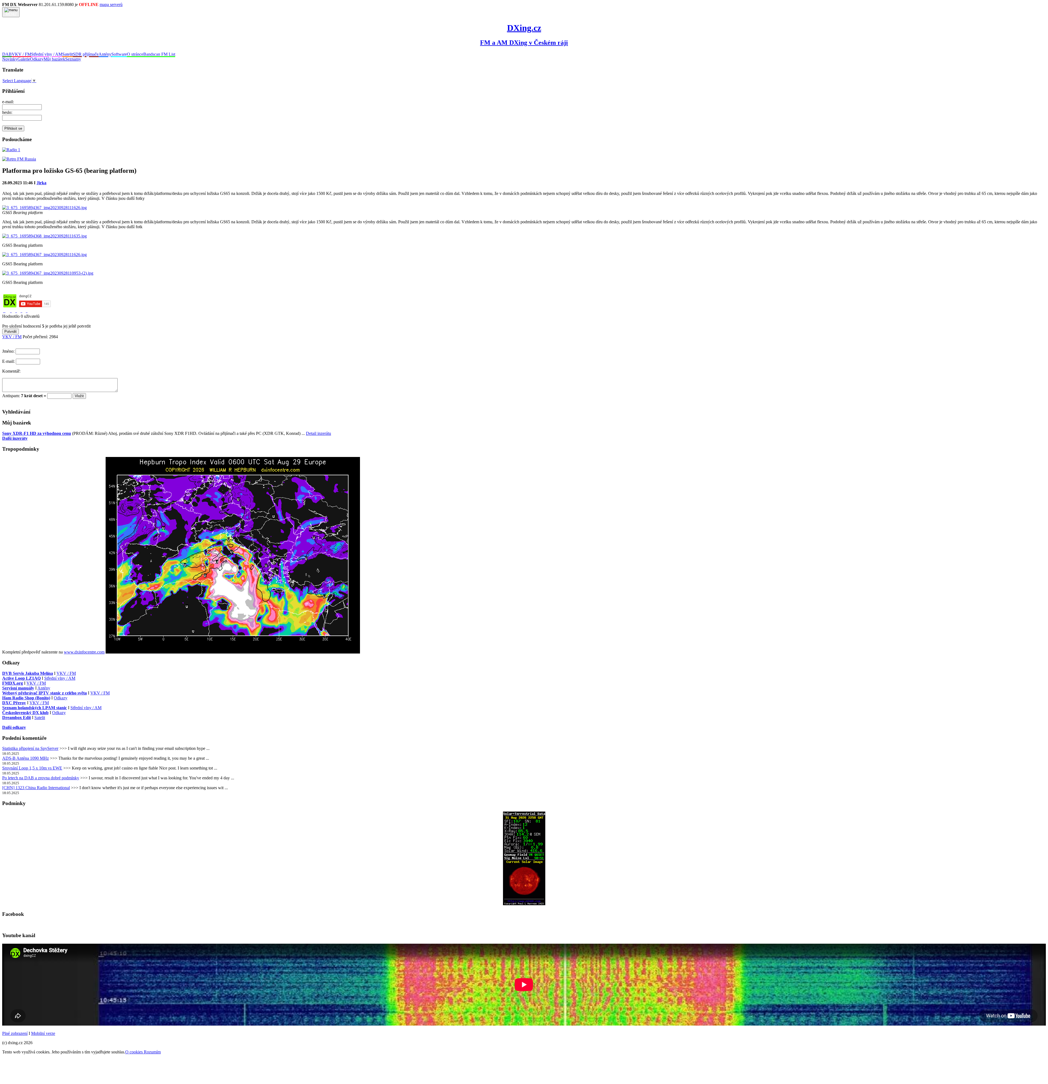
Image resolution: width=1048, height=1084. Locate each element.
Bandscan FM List (159, 54)
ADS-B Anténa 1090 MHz (25, 758)
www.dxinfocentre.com (84, 652)
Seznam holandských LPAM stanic (34, 707)
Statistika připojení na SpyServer (30, 748)
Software (119, 54)
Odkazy (37, 59)
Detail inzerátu (318, 433)
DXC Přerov (14, 702)
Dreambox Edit (16, 717)
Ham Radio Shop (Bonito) (26, 698)
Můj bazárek (54, 59)
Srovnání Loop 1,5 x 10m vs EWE (32, 768)
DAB (7, 54)
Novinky (9, 59)
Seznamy (73, 59)
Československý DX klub (25, 712)
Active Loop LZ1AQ (21, 678)
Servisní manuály (18, 688)
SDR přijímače (86, 54)
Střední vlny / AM (46, 54)
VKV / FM (21, 54)
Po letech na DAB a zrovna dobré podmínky (40, 778)
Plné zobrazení (15, 1033)
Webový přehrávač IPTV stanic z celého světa (44, 693)
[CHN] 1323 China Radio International (36, 787)
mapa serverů (111, 4)
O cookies (134, 1052)
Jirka (41, 182)
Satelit (67, 54)
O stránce (135, 54)
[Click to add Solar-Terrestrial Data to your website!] (524, 903)
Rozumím (152, 1052)
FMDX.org (12, 683)
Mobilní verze (43, 1033)
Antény (105, 54)
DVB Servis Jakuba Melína (27, 673)
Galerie (23, 59)
